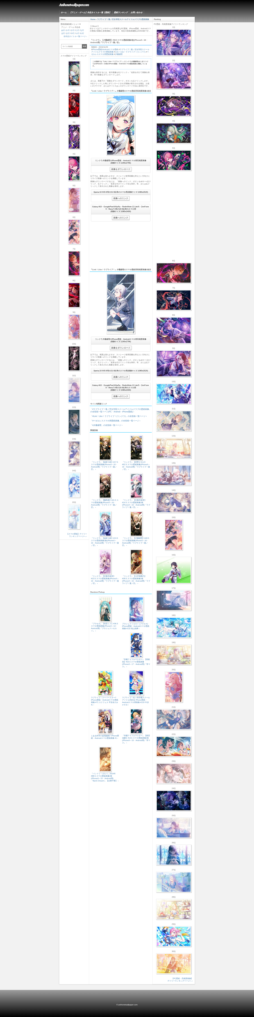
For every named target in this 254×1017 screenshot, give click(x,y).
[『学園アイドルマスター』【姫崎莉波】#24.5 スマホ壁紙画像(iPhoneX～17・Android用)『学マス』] (74, 200)
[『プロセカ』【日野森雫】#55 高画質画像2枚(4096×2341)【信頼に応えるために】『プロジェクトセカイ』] (173, 719)
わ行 (82, 33)
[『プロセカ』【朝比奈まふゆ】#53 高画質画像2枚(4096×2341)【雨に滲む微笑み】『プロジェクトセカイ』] (173, 800)
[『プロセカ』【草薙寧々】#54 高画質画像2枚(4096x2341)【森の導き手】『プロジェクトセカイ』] (173, 133)
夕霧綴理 (119, 54)
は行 (63, 33)
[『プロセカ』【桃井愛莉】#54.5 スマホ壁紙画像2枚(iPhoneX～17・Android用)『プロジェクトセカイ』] (74, 168)
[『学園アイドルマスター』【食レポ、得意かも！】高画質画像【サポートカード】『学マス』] (173, 746)
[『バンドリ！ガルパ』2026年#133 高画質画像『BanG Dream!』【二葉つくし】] (173, 570)
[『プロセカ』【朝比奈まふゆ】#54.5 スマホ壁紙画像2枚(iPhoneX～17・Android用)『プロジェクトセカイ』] (74, 390)
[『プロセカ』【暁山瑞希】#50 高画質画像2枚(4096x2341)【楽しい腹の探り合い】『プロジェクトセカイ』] (173, 475)
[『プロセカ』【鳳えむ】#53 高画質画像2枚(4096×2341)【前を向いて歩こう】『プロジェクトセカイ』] (173, 936)
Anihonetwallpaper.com (74, 4)
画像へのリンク (120, 198)
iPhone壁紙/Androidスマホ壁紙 (105, 49)
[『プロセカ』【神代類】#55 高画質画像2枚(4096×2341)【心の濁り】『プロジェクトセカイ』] (173, 654)
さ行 (72, 30)
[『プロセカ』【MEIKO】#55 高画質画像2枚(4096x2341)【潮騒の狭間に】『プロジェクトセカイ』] (173, 300)
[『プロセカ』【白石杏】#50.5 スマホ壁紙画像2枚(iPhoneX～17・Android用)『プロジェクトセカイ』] (74, 105)
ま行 (68, 33)
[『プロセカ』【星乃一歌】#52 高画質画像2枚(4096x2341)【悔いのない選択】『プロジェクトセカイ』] (173, 855)
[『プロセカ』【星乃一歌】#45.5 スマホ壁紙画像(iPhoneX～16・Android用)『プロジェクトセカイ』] (74, 485)
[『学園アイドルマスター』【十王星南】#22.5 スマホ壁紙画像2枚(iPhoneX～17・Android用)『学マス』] (74, 326)
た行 (77, 30)
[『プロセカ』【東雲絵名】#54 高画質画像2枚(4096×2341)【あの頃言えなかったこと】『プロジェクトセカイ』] (173, 106)
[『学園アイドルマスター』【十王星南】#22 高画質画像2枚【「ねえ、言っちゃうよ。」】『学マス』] (173, 687)
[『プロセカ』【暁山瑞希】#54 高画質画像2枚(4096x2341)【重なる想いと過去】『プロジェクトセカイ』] (173, 448)
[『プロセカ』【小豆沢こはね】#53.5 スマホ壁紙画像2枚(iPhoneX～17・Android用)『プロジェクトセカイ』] (74, 295)
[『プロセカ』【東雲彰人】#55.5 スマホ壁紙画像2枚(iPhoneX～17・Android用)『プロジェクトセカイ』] (74, 263)
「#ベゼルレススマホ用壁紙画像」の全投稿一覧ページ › (115, 421)
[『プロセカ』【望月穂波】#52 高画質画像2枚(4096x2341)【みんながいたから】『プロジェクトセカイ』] (173, 963)
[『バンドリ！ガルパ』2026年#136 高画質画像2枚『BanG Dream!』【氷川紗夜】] (173, 75)
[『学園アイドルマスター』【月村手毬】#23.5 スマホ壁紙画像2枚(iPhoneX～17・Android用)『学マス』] (74, 231)
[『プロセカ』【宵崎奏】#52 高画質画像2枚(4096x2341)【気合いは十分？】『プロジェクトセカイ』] (173, 393)
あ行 (63, 30)
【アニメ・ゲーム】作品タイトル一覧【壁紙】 (90, 12)
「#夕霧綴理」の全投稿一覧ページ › (106, 425)
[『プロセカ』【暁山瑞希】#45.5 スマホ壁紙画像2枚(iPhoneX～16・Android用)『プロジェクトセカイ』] (74, 516)
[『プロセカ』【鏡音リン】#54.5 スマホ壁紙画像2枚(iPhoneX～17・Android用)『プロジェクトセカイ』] (74, 421)
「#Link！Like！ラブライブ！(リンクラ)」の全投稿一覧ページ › (118, 416)
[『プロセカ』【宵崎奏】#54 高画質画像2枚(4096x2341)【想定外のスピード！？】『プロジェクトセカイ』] (173, 882)
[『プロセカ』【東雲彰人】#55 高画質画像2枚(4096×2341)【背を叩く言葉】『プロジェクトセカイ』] (173, 273)
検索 (84, 46)
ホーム (64, 12)
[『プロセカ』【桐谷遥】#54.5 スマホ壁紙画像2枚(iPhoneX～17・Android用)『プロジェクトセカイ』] (74, 453)
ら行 (77, 33)
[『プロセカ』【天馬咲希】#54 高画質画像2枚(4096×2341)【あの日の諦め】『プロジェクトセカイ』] (173, 909)
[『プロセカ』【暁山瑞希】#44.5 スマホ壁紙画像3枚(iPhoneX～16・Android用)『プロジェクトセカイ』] (74, 358)
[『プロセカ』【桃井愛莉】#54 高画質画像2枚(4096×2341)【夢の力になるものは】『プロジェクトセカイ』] (173, 160)
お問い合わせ (136, 12)
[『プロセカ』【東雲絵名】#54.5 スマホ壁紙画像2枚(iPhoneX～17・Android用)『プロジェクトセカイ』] (74, 136)
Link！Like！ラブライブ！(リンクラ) (130, 52)
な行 (82, 30)
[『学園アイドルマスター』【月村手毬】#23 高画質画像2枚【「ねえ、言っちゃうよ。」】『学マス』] (173, 534)
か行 (68, 30)
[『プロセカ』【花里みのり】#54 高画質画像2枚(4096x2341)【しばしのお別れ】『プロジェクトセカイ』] (173, 421)
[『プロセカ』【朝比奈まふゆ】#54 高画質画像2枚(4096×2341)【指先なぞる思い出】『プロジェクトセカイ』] (173, 827)
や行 (72, 33)
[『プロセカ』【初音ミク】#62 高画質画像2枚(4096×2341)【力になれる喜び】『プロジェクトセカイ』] (173, 627)
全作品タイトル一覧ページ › (75, 36)
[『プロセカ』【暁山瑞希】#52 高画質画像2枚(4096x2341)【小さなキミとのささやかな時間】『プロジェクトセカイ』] (173, 773)
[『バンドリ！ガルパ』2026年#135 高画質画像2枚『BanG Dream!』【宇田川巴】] (173, 363)
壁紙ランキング (121, 12)
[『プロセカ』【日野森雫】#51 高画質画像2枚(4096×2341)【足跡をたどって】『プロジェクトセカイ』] (173, 600)
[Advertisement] (120, 244)
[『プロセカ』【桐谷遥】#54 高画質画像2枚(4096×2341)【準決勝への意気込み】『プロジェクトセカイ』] (173, 502)
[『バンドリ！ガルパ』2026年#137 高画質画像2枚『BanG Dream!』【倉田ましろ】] (173, 42)
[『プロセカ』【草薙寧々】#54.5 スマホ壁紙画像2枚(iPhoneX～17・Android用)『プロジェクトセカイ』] (74, 73)
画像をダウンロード (120, 169)
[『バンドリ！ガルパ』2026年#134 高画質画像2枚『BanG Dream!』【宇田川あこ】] (173, 330)
